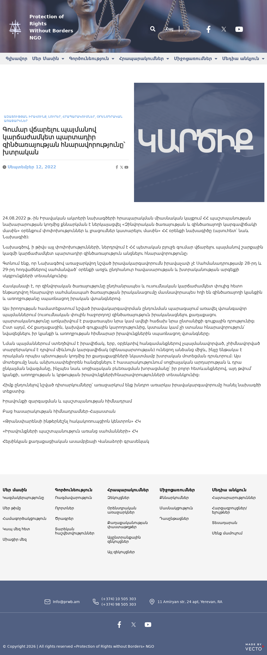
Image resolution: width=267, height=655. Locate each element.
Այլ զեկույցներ (121, 552)
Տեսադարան (224, 523)
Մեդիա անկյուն (240, 58)
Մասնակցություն (176, 508)
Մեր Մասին (45, 58)
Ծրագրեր (64, 518)
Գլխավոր (16, 58)
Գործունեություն (89, 58)
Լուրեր (54, 117)
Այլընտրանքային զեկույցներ (124, 539)
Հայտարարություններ (234, 497)
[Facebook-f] (208, 29)
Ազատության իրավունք (25, 117)
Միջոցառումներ (193, 58)
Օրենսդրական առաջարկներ (121, 510)
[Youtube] (239, 29)
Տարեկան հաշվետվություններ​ (74, 531)
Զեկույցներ (118, 497)
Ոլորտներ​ (64, 508)
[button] (153, 29)
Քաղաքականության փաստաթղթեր (127, 525)
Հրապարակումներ (141, 58)
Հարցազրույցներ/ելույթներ (229, 510)
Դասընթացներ (174, 518)
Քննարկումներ (174, 497)
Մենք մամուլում (227, 533)
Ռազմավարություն (73, 497)
